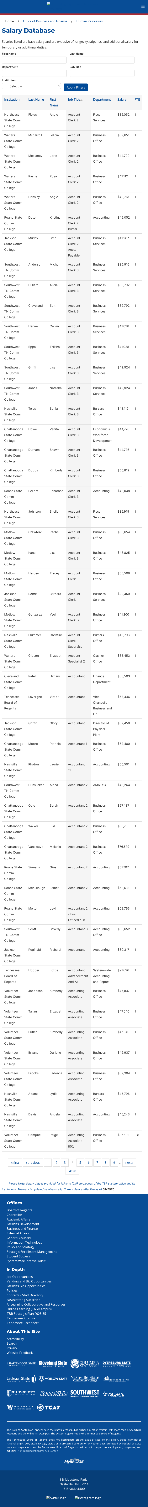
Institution (9, 80)
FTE (137, 99)
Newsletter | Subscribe (23, 1300)
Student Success (18, 1256)
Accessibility (15, 1339)
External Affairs (18, 1233)
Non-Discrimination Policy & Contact (38, 1451)
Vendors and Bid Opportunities (29, 1281)
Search (12, 1343)
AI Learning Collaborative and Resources (36, 1304)
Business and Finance (22, 1228)
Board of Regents (19, 1210)
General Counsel (19, 1238)
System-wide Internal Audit (26, 1261)
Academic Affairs (18, 1219)
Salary (122, 99)
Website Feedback (20, 1353)
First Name (9, 53)
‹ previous (33, 1162)
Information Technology (24, 1242)
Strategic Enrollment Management (32, 1252)
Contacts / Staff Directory (25, 1295)
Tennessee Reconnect (23, 1323)
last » (72, 1171)
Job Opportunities (20, 1277)
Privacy (12, 1348)
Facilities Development (23, 1224)
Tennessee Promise (21, 1318)
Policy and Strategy (20, 1247)
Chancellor (14, 1215)
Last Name (76, 53)
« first (15, 1162)
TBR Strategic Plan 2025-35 (26, 1314)
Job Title (75, 66)
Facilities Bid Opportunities (26, 1286)
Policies (12, 1290)
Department (10, 66)
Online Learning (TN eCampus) (29, 1309)
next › (129, 1162)
